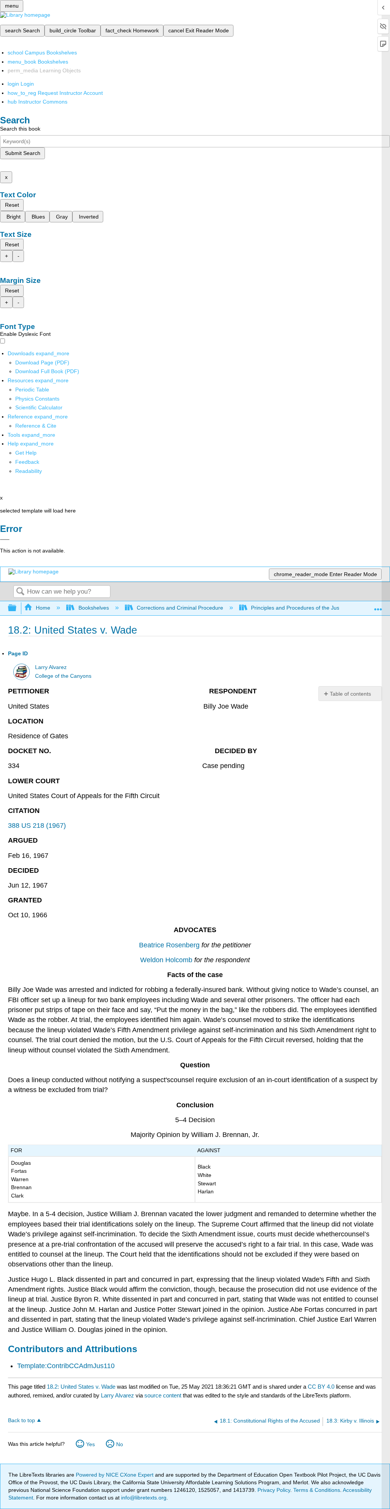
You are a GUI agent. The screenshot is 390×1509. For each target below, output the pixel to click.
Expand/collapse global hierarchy (17, 608)
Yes (90, 1444)
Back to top (21, 1420)
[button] (27, 462)
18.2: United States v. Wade (81, 1386)
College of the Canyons (63, 676)
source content (162, 1395)
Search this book (20, 129)
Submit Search (22, 153)
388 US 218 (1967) (37, 825)
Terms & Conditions (316, 1490)
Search (20, 592)
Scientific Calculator (38, 407)
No (119, 1444)
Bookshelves (93, 608)
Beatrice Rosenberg (169, 945)
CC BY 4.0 (321, 1386)
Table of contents (350, 694)
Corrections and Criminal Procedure (180, 608)
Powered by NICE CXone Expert (115, 1475)
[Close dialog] (5, 539)
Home (43, 608)
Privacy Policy (273, 1490)
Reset (12, 205)
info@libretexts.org (143, 1498)
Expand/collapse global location (378, 606)
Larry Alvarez (51, 667)
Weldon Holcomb (166, 960)
